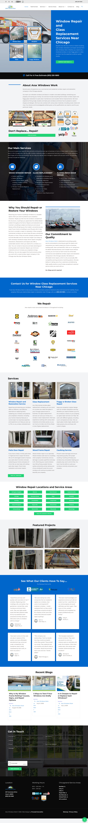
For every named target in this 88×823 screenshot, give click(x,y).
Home (26, 6)
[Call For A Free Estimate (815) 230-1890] (24, 75)
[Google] (12, 1)
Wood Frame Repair (41, 450)
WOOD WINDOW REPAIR (20, 173)
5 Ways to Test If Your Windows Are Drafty (42, 695)
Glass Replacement (41, 402)
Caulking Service (64, 450)
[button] (10, 119)
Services (42, 6)
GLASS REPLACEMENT (42, 173)
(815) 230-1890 (61, 292)
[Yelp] (9, 1)
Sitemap (65, 812)
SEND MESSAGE (15, 768)
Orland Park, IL (63, 797)
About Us (61, 6)
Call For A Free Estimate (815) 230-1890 (42, 75)
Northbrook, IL (63, 795)
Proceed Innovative (37, 812)
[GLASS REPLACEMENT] (36, 166)
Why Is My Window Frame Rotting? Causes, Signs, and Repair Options (19, 697)
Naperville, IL (63, 792)
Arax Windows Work (51, 241)
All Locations (63, 799)
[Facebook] (6, 1)
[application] (45, 6)
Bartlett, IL (62, 786)
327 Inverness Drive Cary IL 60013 (11, 793)
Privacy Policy (73, 812)
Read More (11, 703)
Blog (77, 6)
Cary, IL (61, 788)
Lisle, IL (61, 790)
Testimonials (34, 6)
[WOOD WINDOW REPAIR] (12, 166)
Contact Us (71, 6)
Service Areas (52, 6)
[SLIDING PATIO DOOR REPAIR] (60, 166)
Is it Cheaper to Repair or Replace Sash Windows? (67, 696)
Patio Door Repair (16, 450)
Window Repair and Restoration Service (17, 403)
